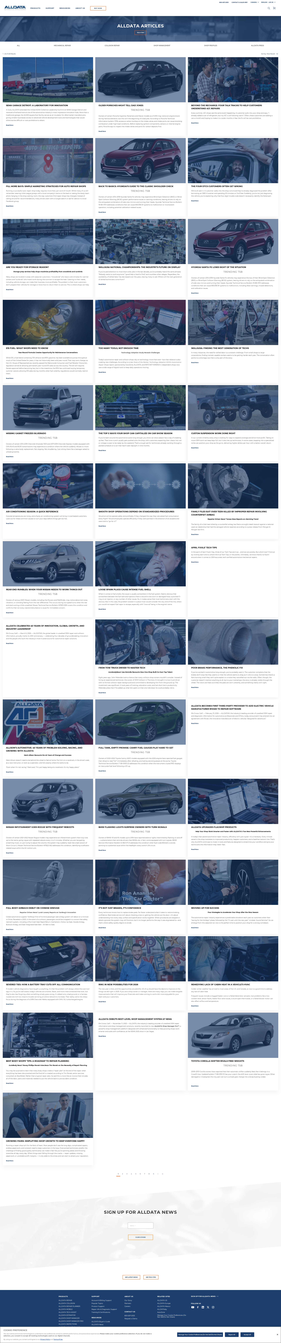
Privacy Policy (45, 1339)
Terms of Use (58, 1339)
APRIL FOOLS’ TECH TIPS (204, 547)
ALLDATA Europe (163, 1303)
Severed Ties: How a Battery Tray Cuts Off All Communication (43, 984)
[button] (269, 8)
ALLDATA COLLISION (67, 1303)
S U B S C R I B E (141, 1237)
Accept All (247, 1334)
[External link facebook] (198, 1308)
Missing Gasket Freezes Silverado (26, 433)
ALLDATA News (97, 1325)
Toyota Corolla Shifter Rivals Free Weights (217, 1061)
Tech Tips (140, 32)
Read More (9, 125)
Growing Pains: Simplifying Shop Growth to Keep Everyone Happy (45, 1141)
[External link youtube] (193, 1308)
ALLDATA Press (257, 46)
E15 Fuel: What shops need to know (27, 348)
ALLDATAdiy (162, 1309)
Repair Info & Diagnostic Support (104, 1309)
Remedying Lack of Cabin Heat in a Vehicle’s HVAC (220, 984)
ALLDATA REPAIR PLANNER (69, 1306)
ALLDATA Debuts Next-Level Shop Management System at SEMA (135, 1019)
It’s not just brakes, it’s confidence (120, 908)
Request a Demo (130, 1319)
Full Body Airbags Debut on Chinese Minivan (32, 908)
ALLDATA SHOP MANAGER (69, 1318)
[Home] (15, 8)
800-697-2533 (129, 1316)
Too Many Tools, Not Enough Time (119, 348)
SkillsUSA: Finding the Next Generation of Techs (220, 348)
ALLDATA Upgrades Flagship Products (213, 827)
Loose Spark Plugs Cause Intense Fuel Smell (125, 589)
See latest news (131, 1277)
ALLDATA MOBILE (66, 1309)
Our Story (128, 1300)
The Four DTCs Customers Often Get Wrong (217, 186)
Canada (254, 2)
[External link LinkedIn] (203, 1308)
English (264, 2)
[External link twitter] (208, 1308)
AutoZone (161, 1312)
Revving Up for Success (205, 908)
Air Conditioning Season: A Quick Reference (32, 511)
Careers (127, 1306)
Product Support (98, 1306)
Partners (127, 1303)
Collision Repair (112, 46)
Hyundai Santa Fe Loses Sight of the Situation (218, 267)
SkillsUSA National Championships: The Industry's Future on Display (139, 267)
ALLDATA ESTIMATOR (67, 1315)
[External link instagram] (213, 1308)
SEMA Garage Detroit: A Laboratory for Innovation (37, 105)
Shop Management (162, 46)
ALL (18, 46)
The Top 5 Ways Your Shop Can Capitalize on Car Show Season (135, 433)
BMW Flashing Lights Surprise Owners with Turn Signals (133, 827)
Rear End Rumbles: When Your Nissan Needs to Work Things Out (44, 589)
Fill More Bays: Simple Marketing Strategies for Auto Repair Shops (46, 186)
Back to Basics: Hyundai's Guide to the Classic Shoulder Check (136, 186)
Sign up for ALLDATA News (203, 1296)
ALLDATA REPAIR (65, 1300)
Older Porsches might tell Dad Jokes (121, 105)
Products (35, 8)
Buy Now (98, 8)
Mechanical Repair (62, 46)
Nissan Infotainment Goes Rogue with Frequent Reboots (40, 827)
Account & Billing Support (102, 1300)
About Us (80, 8)
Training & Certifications (101, 1312)
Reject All (231, 1334)
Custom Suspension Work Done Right (213, 433)
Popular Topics (97, 1303)
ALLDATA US (162, 1300)
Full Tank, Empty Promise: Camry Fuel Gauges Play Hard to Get (136, 748)
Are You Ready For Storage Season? (27, 267)
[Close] (277, 1334)
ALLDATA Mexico (163, 1306)
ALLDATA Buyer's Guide (101, 1322)
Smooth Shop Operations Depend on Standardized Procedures (136, 511)
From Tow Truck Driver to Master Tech (122, 668)
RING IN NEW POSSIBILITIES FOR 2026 (118, 984)
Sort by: (263, 54)
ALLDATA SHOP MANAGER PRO (71, 1321)
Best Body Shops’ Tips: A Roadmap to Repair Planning (37, 1061)
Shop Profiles (210, 46)
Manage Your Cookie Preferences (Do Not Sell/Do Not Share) (171, 1316)
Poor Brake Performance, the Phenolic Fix (217, 668)
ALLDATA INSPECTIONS (68, 1324)
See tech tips (151, 1277)
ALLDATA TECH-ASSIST (67, 1312)
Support (50, 8)
